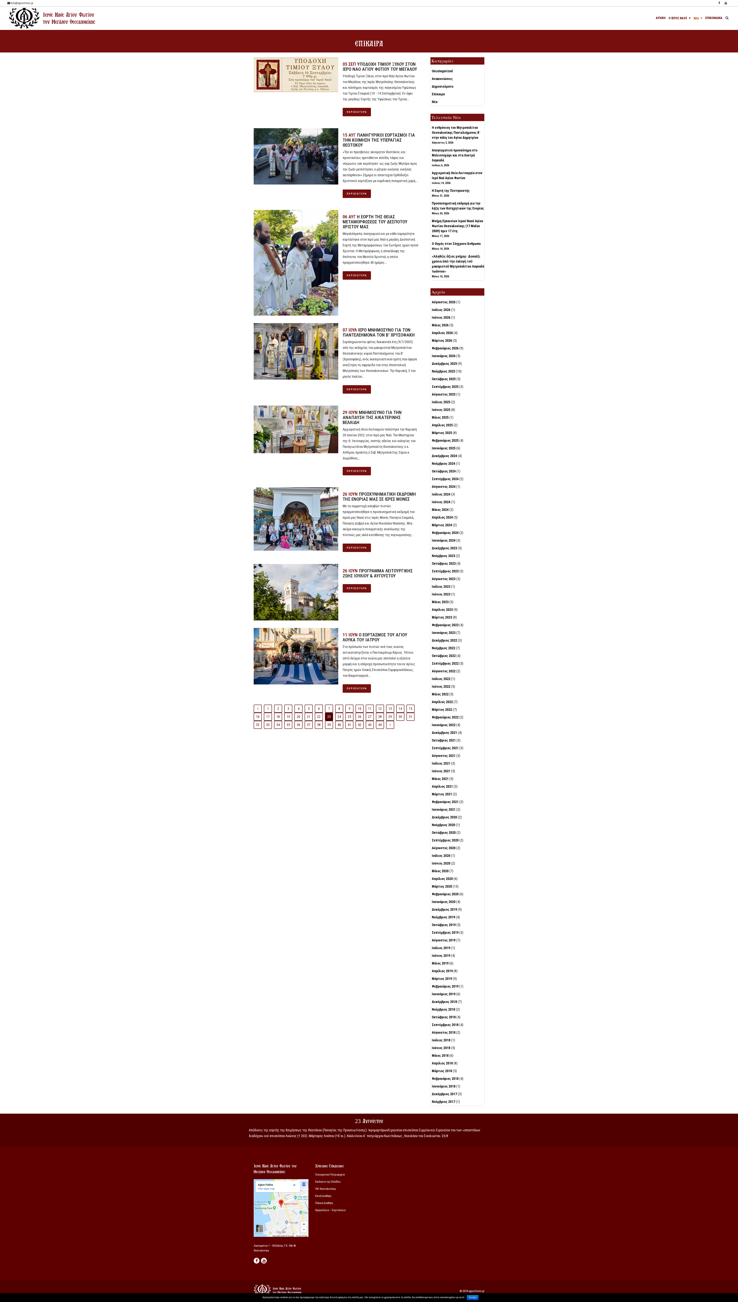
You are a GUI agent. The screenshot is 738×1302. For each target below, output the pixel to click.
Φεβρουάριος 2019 (445, 986)
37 (308, 725)
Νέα (434, 102)
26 (359, 717)
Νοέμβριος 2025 (443, 371)
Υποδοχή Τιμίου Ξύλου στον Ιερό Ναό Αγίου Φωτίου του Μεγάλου (380, 67)
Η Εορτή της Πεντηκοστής (451, 191)
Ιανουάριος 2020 (443, 902)
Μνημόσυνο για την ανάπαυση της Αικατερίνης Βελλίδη (372, 417)
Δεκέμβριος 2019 (444, 909)
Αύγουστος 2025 (443, 394)
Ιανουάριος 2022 (443, 725)
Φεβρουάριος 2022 (445, 717)
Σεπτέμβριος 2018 (445, 1025)
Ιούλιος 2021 (441, 763)
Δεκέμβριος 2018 (444, 1002)
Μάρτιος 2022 (442, 710)
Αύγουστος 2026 (443, 302)
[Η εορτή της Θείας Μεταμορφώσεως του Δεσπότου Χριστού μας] (296, 263)
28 (380, 717)
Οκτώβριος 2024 (444, 471)
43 (369, 725)
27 (369, 717)
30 (400, 717)
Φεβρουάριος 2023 (445, 625)
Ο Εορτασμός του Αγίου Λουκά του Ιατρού (375, 637)
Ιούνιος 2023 (441, 594)
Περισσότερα (357, 112)
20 (298, 717)
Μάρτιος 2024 (442, 525)
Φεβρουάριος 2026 (445, 348)
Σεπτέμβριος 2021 (445, 748)
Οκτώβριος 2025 (444, 379)
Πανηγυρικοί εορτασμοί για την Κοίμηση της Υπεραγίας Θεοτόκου (379, 140)
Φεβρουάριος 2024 (445, 533)
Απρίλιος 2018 (442, 1063)
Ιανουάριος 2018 (443, 1086)
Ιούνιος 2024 (441, 502)
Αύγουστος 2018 (443, 1032)
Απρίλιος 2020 (442, 879)
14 (400, 709)
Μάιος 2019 (440, 963)
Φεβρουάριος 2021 (445, 802)
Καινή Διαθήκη (323, 1196)
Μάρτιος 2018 (442, 1071)
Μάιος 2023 (440, 602)
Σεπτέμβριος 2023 (445, 571)
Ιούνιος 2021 (441, 771)
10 (359, 709)
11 (369, 709)
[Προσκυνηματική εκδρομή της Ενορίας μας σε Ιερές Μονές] (296, 519)
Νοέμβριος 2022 (443, 648)
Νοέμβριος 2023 (443, 556)
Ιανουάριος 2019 (443, 994)
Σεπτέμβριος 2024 (445, 479)
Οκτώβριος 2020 (444, 833)
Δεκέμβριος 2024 (444, 456)
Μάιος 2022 (440, 694)
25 (349, 717)
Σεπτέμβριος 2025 (445, 387)
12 (380, 709)
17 (268, 717)
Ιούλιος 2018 (441, 1040)
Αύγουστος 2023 (443, 579)
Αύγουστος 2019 (443, 940)
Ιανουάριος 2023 (443, 633)
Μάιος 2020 (440, 871)
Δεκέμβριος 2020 (444, 817)
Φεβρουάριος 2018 (445, 1079)
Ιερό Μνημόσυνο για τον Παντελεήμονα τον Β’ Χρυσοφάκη (379, 332)
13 (390, 709)
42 (359, 725)
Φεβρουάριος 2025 (445, 440)
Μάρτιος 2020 (442, 886)
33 (268, 725)
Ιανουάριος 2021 (443, 809)
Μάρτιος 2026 (442, 340)
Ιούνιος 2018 (441, 1048)
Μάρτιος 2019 (442, 979)
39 (329, 725)
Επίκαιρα (438, 94)
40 (339, 725)
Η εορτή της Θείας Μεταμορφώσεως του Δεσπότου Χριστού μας (375, 221)
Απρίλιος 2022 (442, 702)
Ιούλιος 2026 (441, 310)
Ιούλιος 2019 (441, 948)
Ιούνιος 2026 (441, 317)
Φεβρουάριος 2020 (445, 894)
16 (257, 717)
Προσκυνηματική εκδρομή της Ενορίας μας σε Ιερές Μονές (379, 496)
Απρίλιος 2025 (442, 425)
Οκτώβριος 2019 (444, 925)
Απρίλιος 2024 (442, 517)
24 (339, 717)
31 (410, 717)
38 (319, 725)
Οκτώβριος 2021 (444, 740)
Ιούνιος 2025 (441, 410)
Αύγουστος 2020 (443, 848)
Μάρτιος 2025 (442, 433)
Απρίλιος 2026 (442, 333)
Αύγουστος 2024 (443, 487)
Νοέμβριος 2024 (443, 463)
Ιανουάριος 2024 (443, 540)
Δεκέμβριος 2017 (444, 1094)
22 (319, 717)
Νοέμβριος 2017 (443, 1102)
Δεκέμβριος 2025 (444, 364)
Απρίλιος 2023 (442, 610)
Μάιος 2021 (440, 779)
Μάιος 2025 (440, 417)
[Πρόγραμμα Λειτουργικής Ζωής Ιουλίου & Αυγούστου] (296, 592)
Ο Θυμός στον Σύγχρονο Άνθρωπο (456, 244)
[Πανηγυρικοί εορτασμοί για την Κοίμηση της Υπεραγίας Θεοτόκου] (296, 156)
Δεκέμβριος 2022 (444, 640)
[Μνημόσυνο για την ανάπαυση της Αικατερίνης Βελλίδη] (296, 429)
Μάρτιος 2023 (442, 617)
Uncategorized (442, 71)
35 (288, 725)
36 (298, 725)
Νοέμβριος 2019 (443, 917)
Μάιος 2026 (440, 325)
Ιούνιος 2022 (441, 686)
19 (288, 717)
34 (278, 725)
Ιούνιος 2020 (441, 863)
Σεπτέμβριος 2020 (445, 840)
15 (410, 709)
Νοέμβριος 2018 (443, 1009)
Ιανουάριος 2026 (443, 356)
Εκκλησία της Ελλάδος (328, 1181)
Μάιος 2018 (440, 1055)
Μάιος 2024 (440, 510)
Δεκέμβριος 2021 (444, 733)
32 (257, 725)
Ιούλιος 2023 (441, 586)
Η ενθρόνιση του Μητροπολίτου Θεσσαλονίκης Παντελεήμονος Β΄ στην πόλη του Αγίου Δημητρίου (456, 133)
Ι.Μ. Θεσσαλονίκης (325, 1189)
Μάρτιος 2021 (442, 794)
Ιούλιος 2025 (441, 402)
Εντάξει (472, 1297)
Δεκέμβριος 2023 (444, 548)
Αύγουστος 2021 (443, 756)
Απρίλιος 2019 (442, 971)
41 (349, 725)
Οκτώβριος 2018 (444, 1017)
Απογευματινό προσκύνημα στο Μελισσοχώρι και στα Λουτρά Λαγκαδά (454, 155)
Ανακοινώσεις (442, 79)
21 (308, 717)
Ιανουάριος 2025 (443, 448)
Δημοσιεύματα (442, 86)
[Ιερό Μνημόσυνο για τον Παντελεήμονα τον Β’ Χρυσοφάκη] (296, 351)
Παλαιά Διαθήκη (324, 1203)
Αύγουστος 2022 (443, 671)
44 (380, 725)
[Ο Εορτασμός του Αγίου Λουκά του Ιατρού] (296, 656)
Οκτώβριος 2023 (444, 563)
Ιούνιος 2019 (441, 956)
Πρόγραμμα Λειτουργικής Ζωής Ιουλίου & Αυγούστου (378, 573)
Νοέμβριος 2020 (443, 825)
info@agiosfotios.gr (21, 3)
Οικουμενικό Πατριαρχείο (330, 1174)
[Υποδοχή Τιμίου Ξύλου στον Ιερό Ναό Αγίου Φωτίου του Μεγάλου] (296, 74)
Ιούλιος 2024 (441, 494)
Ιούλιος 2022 (441, 679)
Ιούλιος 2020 (441, 856)
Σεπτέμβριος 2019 (445, 932)
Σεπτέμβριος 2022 (445, 663)
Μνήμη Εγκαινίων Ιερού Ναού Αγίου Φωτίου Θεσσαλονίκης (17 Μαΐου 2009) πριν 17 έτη (457, 226)
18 (278, 717)
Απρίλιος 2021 (442, 786)
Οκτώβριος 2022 (444, 656)
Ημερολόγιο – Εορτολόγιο (330, 1210)
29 (390, 717)
